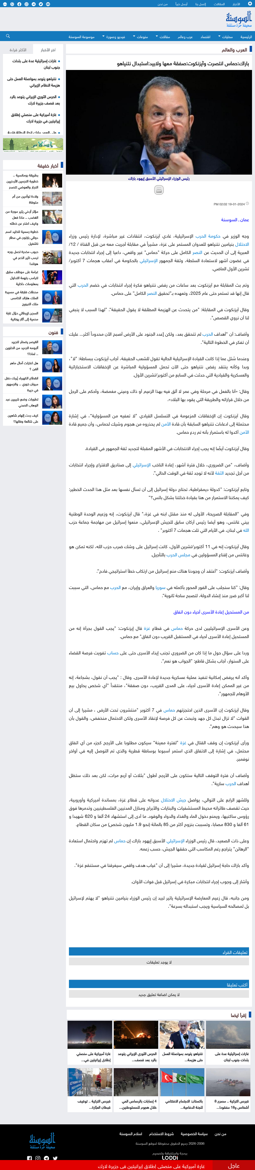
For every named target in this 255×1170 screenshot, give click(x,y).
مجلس (184, 554)
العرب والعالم (234, 49)
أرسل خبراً (181, 3)
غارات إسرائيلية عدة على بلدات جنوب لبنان (232, 1056)
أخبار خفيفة (48, 165)
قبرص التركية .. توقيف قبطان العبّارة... (94, 1103)
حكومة (214, 235)
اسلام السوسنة (131, 1133)
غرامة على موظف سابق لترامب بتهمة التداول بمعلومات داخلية (22, 277)
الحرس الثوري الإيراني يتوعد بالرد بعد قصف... (137, 1056)
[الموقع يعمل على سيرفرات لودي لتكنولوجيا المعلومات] (169, 1157)
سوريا (161, 586)
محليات (227, 36)
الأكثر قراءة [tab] (18, 49)
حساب (113, 652)
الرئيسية (246, 36)
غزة (147, 627)
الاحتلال (242, 243)
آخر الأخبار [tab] (48, 49)
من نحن (163, 3)
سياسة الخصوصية (194, 1133)
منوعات (142, 36)
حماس (177, 627)
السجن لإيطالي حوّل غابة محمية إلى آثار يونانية (22, 316)
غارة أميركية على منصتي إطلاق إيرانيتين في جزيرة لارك (35, 117)
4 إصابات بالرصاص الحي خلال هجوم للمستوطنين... (138, 1103)
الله (246, 529)
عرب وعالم (185, 36)
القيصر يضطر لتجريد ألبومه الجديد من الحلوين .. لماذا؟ (21, 347)
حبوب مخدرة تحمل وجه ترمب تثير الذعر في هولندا (23, 257)
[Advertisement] (105, 19)
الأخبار (236, 3)
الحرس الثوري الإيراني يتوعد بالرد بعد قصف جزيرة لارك (35, 99)
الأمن (166, 423)
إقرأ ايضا (238, 1014)
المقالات (219, 3)
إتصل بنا (200, 3)
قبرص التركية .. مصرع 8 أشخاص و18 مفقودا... (232, 1103)
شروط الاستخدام (161, 1133)
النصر (197, 251)
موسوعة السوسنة (81, 36)
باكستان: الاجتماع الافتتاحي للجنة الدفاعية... (184, 1103)
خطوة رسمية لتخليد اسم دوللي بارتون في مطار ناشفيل (22, 237)
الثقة (219, 472)
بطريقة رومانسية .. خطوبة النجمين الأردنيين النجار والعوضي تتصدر (22, 181)
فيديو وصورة (115, 36)
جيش (181, 799)
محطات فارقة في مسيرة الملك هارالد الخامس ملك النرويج (21, 297)
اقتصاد (205, 36)
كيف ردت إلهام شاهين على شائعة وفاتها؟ (23, 418)
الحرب (201, 235)
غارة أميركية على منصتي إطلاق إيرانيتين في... (93, 1056)
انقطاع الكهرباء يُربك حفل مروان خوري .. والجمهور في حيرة (21, 383)
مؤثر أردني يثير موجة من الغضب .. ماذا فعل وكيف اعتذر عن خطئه (22, 217)
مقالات (165, 36)
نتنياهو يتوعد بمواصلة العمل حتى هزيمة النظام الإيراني (33, 81)
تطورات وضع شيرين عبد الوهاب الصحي (22, 402)
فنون (53, 331)
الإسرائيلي (149, 260)
